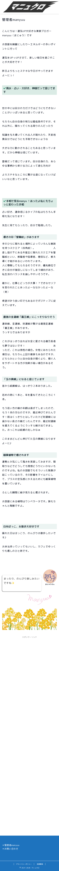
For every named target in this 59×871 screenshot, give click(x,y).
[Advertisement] (29, 669)
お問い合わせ (11, 848)
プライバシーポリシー (24, 864)
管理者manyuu (11, 845)
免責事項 (40, 864)
